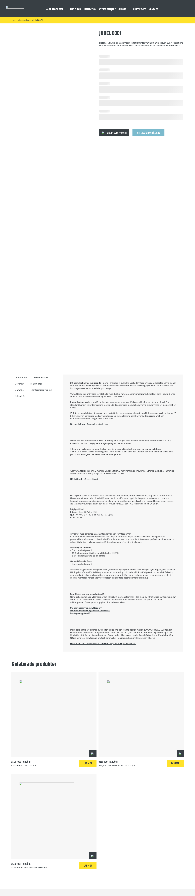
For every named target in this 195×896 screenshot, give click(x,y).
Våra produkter (24, 20)
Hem (14, 20)
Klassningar (36, 383)
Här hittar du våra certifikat (84, 479)
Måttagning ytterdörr (81, 613)
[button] (114, 132)
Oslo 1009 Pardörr (21, 864)
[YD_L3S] (51, 196)
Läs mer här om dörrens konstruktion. (89, 424)
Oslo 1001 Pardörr (108, 762)
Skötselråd (20, 396)
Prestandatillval (40, 377)
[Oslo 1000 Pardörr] (54, 714)
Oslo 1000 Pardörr (21, 762)
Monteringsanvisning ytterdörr (86, 607)
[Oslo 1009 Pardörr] (54, 816)
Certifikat (19, 383)
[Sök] (186, 8)
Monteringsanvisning (41, 389)
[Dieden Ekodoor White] (15, 6)
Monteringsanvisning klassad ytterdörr (90, 610)
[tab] (21, 378)
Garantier (19, 389)
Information (21, 377)
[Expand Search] (188, 8)
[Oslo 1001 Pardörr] (141, 714)
